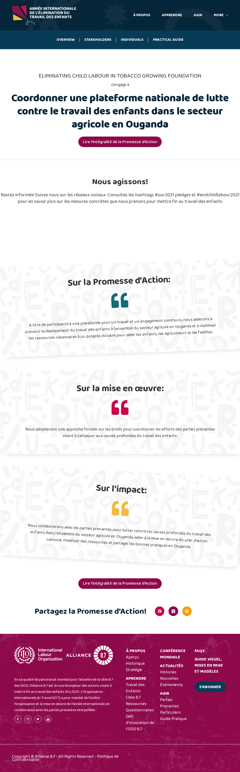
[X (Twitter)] (173, 611)
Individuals (132, 40)
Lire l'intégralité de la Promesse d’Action (120, 142)
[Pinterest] (187, 611)
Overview (65, 40)
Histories (168, 672)
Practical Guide (168, 40)
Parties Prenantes (169, 703)
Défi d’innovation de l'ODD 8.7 (140, 722)
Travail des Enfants (135, 688)
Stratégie (134, 670)
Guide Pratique (173, 719)
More (219, 15)
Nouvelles (169, 678)
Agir (198, 15)
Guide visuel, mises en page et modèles (209, 665)
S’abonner (210, 687)
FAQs (200, 651)
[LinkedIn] (200, 611)
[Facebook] (159, 611)
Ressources (136, 704)
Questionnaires (140, 710)
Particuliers (170, 712)
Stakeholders (97, 40)
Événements (171, 685)
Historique (135, 663)
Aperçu (132, 657)
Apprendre (172, 15)
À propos (141, 15)
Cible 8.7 (133, 697)
